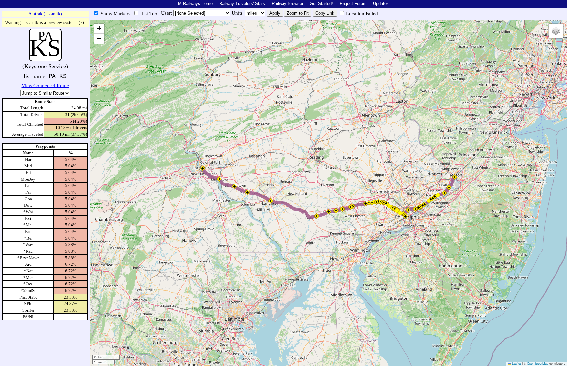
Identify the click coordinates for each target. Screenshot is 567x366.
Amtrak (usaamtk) (45, 13)
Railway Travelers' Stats (242, 3)
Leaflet (516, 363)
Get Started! (321, 3)
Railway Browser (287, 3)
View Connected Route (45, 85)
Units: (238, 13)
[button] (202, 168)
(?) (81, 22)
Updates (381, 3)
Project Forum (353, 3)
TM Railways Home (194, 3)
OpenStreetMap (537, 363)
